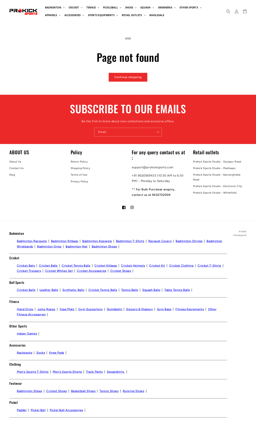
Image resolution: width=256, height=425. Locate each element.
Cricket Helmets (133, 265)
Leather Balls (49, 290)
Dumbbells (114, 309)
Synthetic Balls (73, 290)
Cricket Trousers (29, 271)
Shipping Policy (80, 168)
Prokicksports (240, 235)
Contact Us (16, 168)
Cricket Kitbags (105, 265)
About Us (15, 161)
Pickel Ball (38, 410)
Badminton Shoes (104, 246)
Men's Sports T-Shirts (33, 372)
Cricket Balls (48, 265)
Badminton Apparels (97, 241)
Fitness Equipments (189, 309)
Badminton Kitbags (64, 241)
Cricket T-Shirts (209, 265)
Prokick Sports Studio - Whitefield (215, 192)
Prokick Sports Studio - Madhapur (214, 168)
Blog (12, 174)
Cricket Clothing (181, 265)
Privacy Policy (79, 181)
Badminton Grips (49, 246)
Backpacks (24, 352)
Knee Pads (56, 352)
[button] (54, 7)
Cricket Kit (157, 265)
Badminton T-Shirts (130, 241)
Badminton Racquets (32, 241)
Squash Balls (151, 290)
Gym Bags (164, 309)
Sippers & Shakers (139, 309)
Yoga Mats (66, 309)
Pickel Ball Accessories (66, 410)
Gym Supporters (90, 309)
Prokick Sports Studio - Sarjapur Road (217, 161)
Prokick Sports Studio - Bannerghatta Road (217, 177)
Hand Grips (25, 309)
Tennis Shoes (109, 391)
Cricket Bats (26, 265)
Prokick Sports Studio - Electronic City (217, 186)
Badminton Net (77, 246)
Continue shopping (128, 77)
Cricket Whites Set (59, 271)
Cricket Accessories (91, 271)
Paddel (22, 410)
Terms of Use (79, 174)
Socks (40, 352)
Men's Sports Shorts (67, 372)
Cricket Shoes (120, 271)
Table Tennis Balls (177, 290)
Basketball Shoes (83, 391)
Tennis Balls (129, 290)
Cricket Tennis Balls (76, 265)
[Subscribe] (157, 132)
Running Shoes (133, 391)
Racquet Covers (159, 241)
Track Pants (94, 372)
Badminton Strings (189, 241)
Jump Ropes (46, 309)
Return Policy (79, 161)
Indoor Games (27, 333)
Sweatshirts (116, 372)
